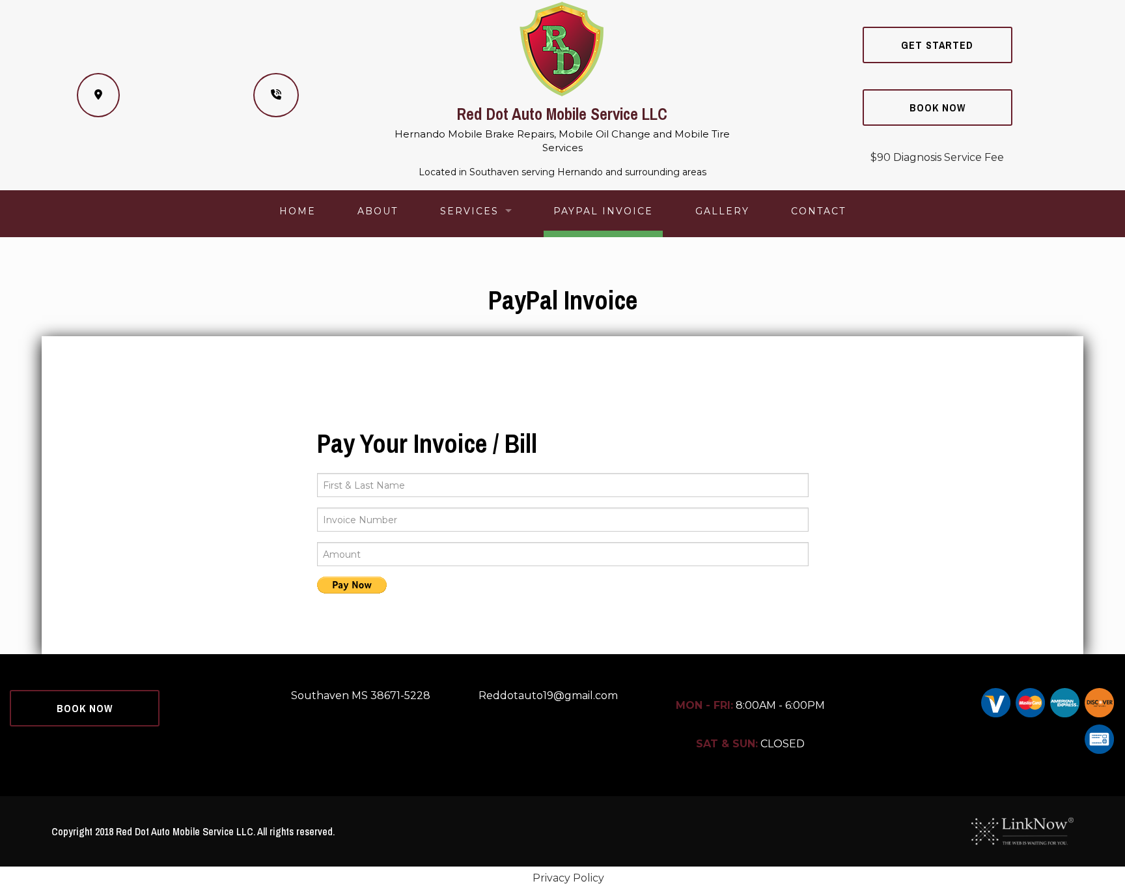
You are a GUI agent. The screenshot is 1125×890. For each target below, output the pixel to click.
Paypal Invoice (603, 211)
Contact (818, 211)
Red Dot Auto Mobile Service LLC (562, 114)
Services (469, 211)
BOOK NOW (937, 107)
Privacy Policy (568, 878)
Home (297, 211)
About (377, 211)
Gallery (722, 211)
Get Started (937, 45)
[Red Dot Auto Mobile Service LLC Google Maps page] (98, 95)
